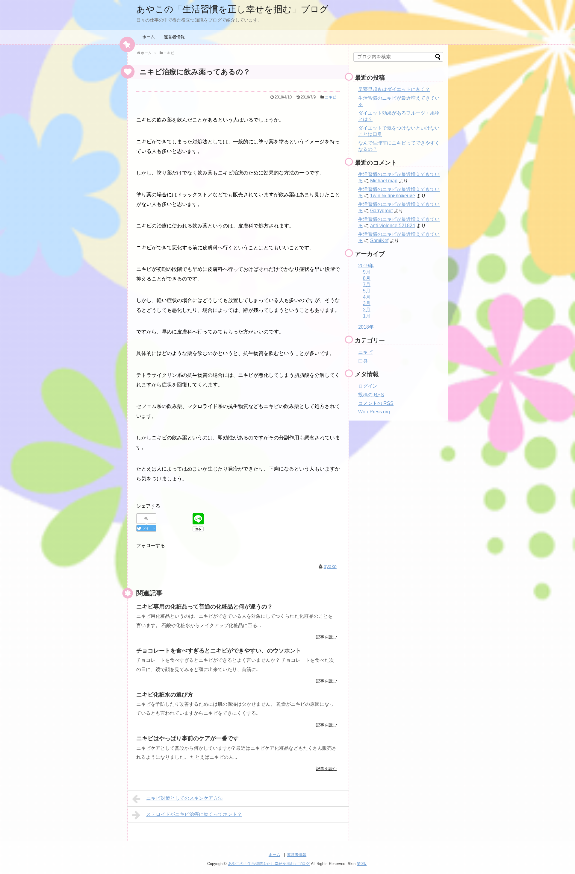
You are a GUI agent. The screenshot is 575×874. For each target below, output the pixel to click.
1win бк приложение (392, 195)
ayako (330, 566)
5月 (366, 290)
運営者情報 (174, 36)
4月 (366, 297)
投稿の (371, 394)
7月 (366, 284)
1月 (366, 315)
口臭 (363, 360)
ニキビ (330, 97)
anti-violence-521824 (392, 225)
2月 (366, 309)
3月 (366, 303)
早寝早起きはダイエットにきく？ (394, 89)
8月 (366, 278)
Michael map (383, 180)
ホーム (148, 36)
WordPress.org (374, 411)
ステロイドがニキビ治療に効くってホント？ (194, 814)
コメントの (376, 403)
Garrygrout (381, 210)
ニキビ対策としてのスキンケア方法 (184, 798)
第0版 (362, 863)
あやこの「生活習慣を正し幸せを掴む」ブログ (232, 9)
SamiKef (379, 240)
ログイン (367, 386)
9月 (366, 271)
